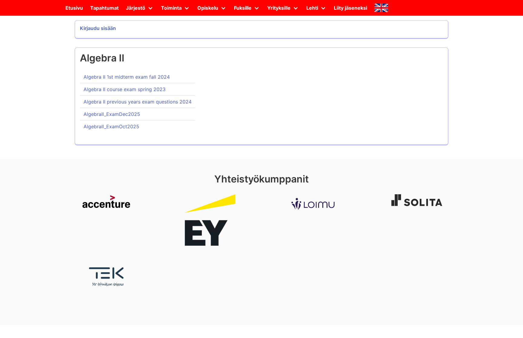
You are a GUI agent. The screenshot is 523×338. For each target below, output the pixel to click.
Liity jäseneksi (350, 8)
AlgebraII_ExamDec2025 (112, 114)
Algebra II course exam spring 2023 (125, 89)
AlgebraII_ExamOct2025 (111, 126)
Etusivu (74, 8)
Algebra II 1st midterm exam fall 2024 (127, 77)
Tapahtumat (104, 8)
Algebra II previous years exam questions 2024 (138, 102)
